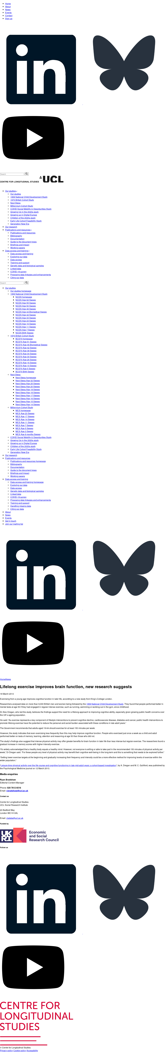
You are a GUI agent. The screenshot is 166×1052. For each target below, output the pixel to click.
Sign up (8, 18)
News (8, 9)
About (8, 6)
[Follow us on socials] (41, 103)
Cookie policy (19, 1050)
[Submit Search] (27, 174)
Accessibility (32, 1050)
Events (8, 12)
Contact (8, 15)
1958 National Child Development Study (104, 703)
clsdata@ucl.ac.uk (14, 818)
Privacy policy (6, 1050)
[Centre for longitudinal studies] (51, 181)
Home (8, 3)
